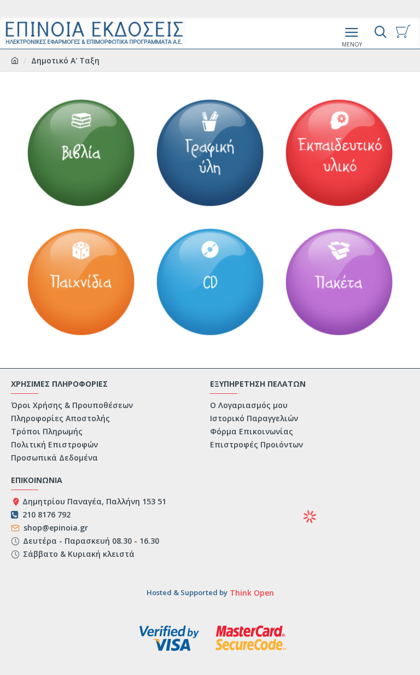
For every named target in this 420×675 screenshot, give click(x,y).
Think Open (251, 592)
